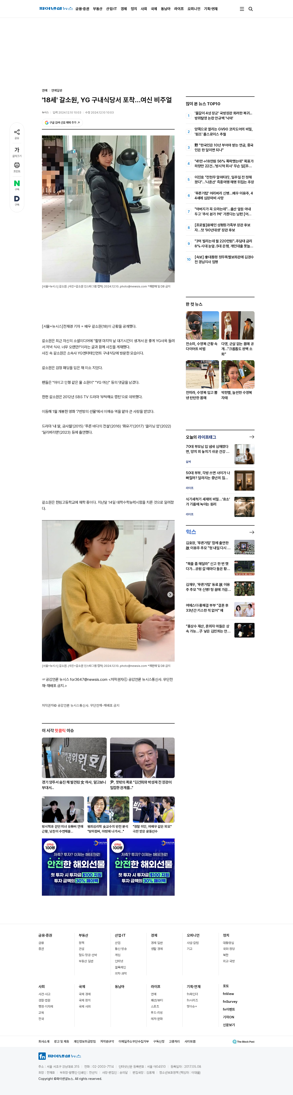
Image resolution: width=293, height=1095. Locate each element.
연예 (153, 994)
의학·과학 (121, 973)
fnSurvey (230, 1002)
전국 (41, 1019)
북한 (225, 955)
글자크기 (17, 156)
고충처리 (174, 1041)
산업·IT (111, 9)
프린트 (17, 171)
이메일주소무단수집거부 (134, 1041)
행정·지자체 (45, 1006)
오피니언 (193, 9)
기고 (189, 949)
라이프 (179, 9)
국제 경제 (85, 994)
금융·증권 (82, 9)
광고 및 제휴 (61, 1041)
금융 (41, 943)
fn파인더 (192, 994)
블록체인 (120, 967)
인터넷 (119, 961)
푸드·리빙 (157, 1012)
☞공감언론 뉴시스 (55, 679)
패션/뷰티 (157, 1000)
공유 (17, 138)
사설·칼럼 (193, 943)
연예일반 (56, 90)
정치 (134, 9)
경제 (124, 9)
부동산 (98, 9)
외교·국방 (229, 961)
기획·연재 (211, 9)
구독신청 (158, 1041)
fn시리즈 (192, 1000)
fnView (228, 994)
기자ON (228, 1017)
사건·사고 (44, 994)
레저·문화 (157, 1019)
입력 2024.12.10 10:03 (67, 112)
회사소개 (43, 1041)
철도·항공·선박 (88, 955)
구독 (17, 189)
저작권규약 (107, 1041)
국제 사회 (85, 1006)
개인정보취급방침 (85, 1041)
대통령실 (228, 943)
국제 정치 (85, 1000)
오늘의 (201, 437)
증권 (41, 949)
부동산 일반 (86, 961)
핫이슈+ (192, 1006)
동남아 (166, 9)
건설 (81, 949)
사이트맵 (189, 1041)
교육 (41, 1012)
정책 (81, 943)
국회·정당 (229, 949)
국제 (154, 9)
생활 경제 (157, 949)
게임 (117, 955)
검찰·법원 (44, 1000)
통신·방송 (121, 949)
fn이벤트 (229, 1009)
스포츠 (155, 1006)
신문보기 (229, 1025)
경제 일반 (157, 943)
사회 (144, 9)
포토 (226, 986)
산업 (117, 943)
